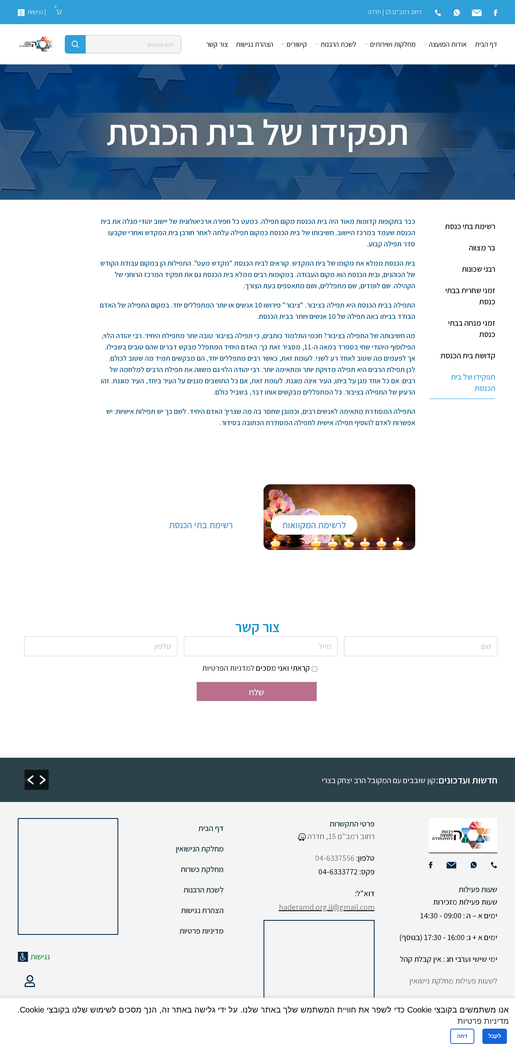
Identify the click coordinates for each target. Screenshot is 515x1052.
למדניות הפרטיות (228, 668)
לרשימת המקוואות (314, 525)
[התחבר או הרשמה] (30, 981)
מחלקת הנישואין (200, 848)
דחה (462, 1036)
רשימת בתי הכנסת (201, 525)
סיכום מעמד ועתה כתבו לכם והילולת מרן (198, 780)
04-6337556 (334, 858)
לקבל (494, 1036)
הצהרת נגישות (202, 910)
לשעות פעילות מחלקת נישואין (453, 981)
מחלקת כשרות (202, 869)
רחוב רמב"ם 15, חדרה (340, 836)
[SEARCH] (75, 44)
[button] (31, 780)
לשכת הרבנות (203, 890)
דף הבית (211, 828)
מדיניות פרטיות (201, 931)
